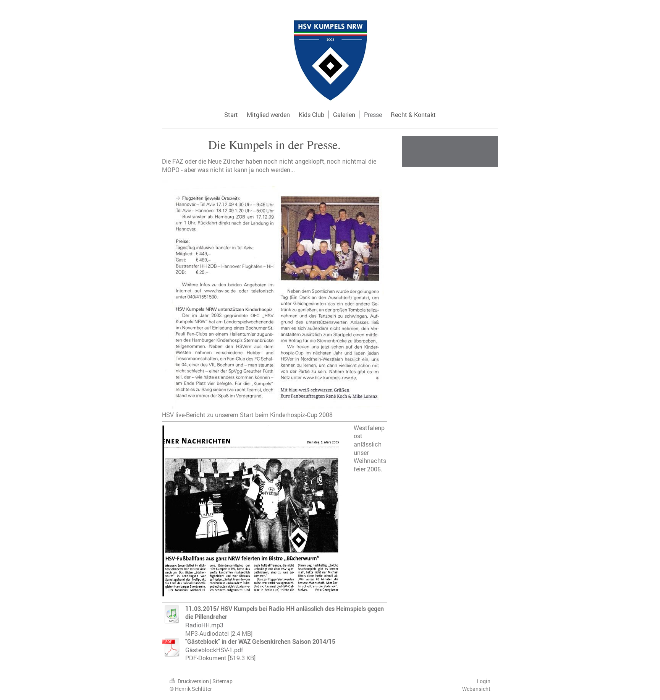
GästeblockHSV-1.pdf (214, 650)
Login (483, 681)
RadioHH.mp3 (204, 625)
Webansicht (476, 688)
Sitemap (222, 681)
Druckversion (193, 681)
